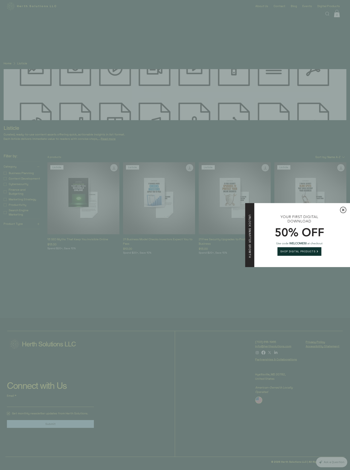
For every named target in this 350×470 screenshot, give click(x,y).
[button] (343, 210)
